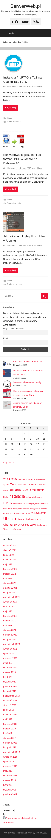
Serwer (16, 513)
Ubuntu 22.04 (28, 524)
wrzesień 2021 (10, 602)
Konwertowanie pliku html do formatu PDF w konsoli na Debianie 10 (22, 159)
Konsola (38, 497)
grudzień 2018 (10, 743)
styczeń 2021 (9, 630)
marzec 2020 (9, 672)
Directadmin (36, 490)
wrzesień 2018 (10, 757)
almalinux (31, 479)
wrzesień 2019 (10, 700)
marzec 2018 (9, 780)
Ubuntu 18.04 (23, 519)
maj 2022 (7, 564)
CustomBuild (41, 485)
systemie (40, 512)
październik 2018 (11, 752)
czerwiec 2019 (10, 714)
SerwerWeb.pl (25, 6)
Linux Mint (17, 504)
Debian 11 (23, 490)
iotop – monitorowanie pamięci (28, 382)
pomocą (26, 509)
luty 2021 (7, 625)
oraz (45, 503)
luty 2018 (7, 785)
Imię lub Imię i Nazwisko (13, 328)
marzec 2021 (9, 621)
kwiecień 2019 (10, 724)
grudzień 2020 (10, 635)
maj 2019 (7, 719)
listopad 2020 (9, 639)
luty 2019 (7, 733)
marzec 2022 (9, 574)
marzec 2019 (9, 729)
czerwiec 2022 (10, 559)
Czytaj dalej (10, 108)
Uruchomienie (42, 525)
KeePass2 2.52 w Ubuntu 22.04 (28, 361)
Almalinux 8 (40, 479)
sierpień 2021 (9, 606)
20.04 (6, 479)
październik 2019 (11, 696)
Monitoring (27, 503)
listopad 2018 (9, 747)
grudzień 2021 (10, 588)
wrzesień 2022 (10, 545)
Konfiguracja (30, 497)
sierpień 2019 (9, 705)
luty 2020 (7, 677)
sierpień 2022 (9, 550)
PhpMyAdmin (18, 509)
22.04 (14, 479)
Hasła (5, 497)
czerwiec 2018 (10, 766)
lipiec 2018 (8, 761)
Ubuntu (9, 519)
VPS (12, 529)
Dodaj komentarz (14, 121)
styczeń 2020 (9, 682)
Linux (39, 86)
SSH (33, 513)
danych (5, 490)
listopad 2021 (9, 592)
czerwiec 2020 (10, 658)
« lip (5, 462)
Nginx (40, 504)
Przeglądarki (34, 509)
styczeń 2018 (9, 790)
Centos (15, 484)
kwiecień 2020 (10, 667)
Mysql (35, 503)
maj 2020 (7, 663)
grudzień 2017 (10, 794)
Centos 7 (23, 485)
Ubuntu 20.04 (12, 524)
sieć (28, 513)
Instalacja (16, 496)
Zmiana (17, 529)
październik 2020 (11, 644)
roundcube (42, 509)
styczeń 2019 (9, 738)
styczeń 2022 (9, 583)
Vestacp (6, 529)
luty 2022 (7, 578)
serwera (23, 513)
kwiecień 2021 (10, 616)
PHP (9, 508)
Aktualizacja (22, 479)
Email (5, 338)
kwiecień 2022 (10, 569)
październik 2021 (11, 597)
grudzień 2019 (10, 686)
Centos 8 (32, 484)
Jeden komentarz (15, 203)
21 (18, 449)
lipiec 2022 (8, 555)
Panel (5, 509)
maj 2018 (7, 771)
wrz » (11, 462)
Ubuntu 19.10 (35, 520)
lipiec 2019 (8, 710)
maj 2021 (7, 611)
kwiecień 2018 (10, 776)
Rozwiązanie (8, 513)
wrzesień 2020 (10, 649)
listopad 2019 (9, 691)
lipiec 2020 (8, 653)
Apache (6, 485)
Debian (14, 490)
